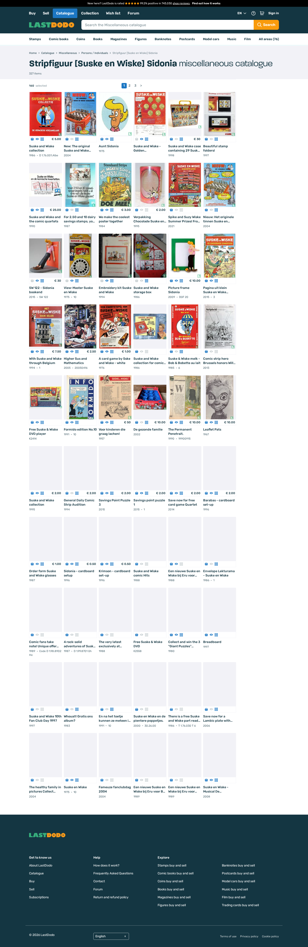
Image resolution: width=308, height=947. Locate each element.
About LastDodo (40, 865)
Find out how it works (206, 3)
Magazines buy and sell (174, 897)
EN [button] (239, 13)
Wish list (113, 13)
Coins (80, 39)
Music (231, 39)
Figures (141, 39)
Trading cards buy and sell (240, 905)
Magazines (118, 39)
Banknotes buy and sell (238, 865)
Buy (32, 13)
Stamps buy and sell (172, 865)
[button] (262, 13)
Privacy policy (249, 936)
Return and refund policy (111, 897)
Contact (99, 881)
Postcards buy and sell (238, 873)
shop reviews (181, 3)
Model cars (211, 39)
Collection (90, 13)
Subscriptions (39, 897)
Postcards (187, 39)
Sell (46, 13)
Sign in (273, 13)
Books (98, 39)
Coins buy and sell (170, 881)
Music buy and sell (235, 889)
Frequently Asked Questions (113, 873)
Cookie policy (270, 936)
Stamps (35, 39)
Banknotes (163, 39)
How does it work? (106, 865)
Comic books (59, 39)
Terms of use (228, 936)
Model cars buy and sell (238, 881)
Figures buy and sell (172, 905)
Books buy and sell (171, 889)
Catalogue (65, 13)
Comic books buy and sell (175, 873)
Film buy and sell (233, 897)
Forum (133, 13)
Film (247, 39)
